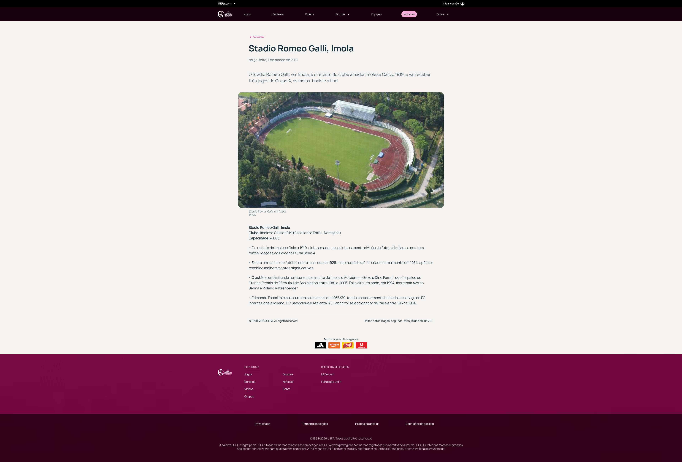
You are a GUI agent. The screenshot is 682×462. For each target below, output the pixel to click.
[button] (342, 14)
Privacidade (262, 424)
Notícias (288, 382)
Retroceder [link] (258, 36)
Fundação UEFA (331, 382)
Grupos (249, 396)
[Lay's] (348, 345)
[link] (247, 14)
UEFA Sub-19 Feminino (224, 14)
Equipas (288, 374)
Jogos (248, 374)
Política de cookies (367, 424)
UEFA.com (327, 374)
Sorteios (249, 382)
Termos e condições (315, 424)
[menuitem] (253, 14)
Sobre (286, 389)
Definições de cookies (419, 424)
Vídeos (248, 389)
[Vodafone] (361, 345)
